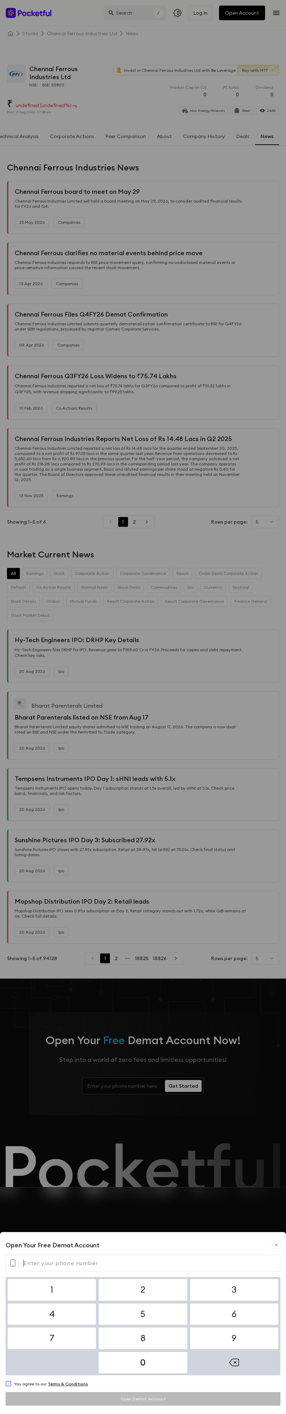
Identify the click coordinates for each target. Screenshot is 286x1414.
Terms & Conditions (68, 1383)
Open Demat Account (143, 1398)
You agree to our (51, 1383)
